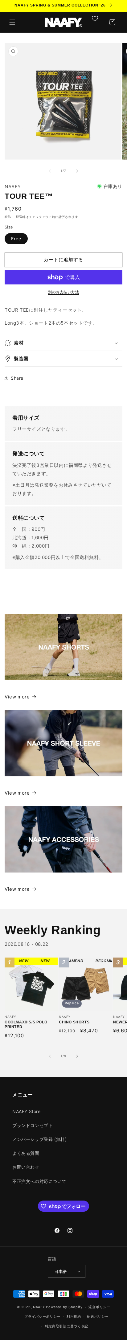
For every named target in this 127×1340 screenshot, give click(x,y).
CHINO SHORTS (76, 984)
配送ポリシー (98, 1316)
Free (16, 238)
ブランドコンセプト (32, 1125)
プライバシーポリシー (42, 1316)
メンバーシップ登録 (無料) (39, 1139)
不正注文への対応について (39, 1181)
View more (17, 697)
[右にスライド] (77, 171)
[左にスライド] (50, 171)
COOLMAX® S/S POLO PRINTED (27, 984)
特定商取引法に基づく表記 (66, 1326)
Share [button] (17, 378)
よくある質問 (25, 1153)
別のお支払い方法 (63, 292)
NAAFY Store (26, 1111)
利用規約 (74, 1316)
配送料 (21, 217)
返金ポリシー (99, 1307)
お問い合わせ (25, 1167)
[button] (12, 22)
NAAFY (39, 1307)
